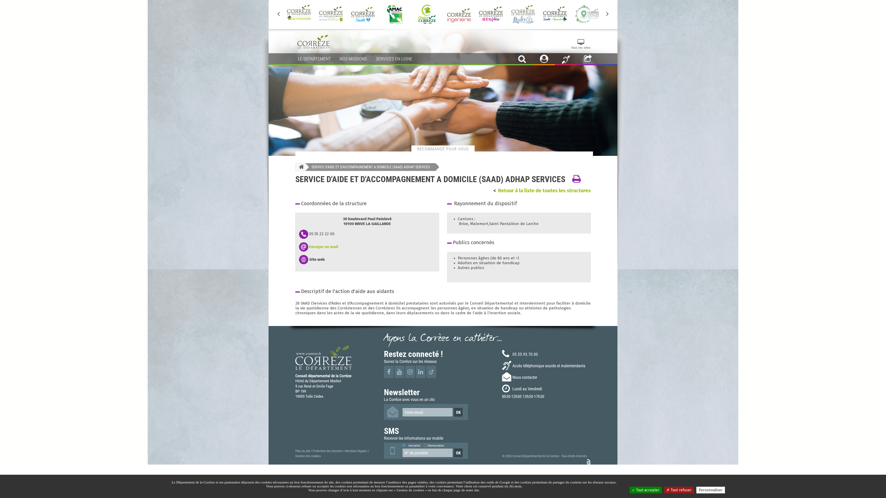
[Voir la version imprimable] (576, 179)
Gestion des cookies (308, 456)
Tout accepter (647, 490)
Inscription (414, 445)
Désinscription (436, 445)
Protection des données (328, 451)
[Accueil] (300, 167)
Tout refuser (680, 490)
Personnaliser (711, 490)
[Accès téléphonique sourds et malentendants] (566, 59)
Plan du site (302, 451)
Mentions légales (356, 451)
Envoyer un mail (323, 246)
